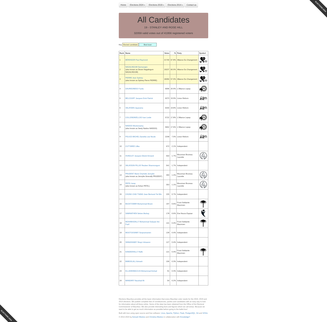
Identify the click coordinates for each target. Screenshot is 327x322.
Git (197, 313)
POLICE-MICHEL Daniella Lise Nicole (140, 137)
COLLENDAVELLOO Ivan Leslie (138, 117)
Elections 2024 (137, 5)
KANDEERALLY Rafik (134, 252)
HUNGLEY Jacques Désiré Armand (139, 156)
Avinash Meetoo (138, 317)
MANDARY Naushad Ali (134, 281)
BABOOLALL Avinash (134, 261)
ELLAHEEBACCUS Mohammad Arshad (141, 271)
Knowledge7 (185, 317)
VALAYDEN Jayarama (134, 108)
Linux (163, 313)
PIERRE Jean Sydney (134, 78)
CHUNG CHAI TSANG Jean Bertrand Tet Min (143, 194)
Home (123, 5)
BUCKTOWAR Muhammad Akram (139, 204)
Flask (182, 313)
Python (176, 313)
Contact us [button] (191, 5)
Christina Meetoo (156, 317)
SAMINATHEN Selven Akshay (137, 213)
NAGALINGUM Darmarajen (136, 67)
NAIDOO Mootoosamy (134, 126)
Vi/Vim (205, 313)
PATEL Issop (130, 183)
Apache (169, 313)
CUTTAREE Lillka (132, 146)
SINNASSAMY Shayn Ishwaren (137, 242)
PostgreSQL (190, 313)
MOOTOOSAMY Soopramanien (138, 233)
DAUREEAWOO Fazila (134, 89)
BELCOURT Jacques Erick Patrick (139, 98)
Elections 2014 (175, 5)
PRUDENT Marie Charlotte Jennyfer (140, 174)
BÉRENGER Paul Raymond (136, 60)
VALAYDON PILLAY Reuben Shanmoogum (142, 165)
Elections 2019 (156, 5)
